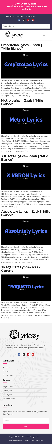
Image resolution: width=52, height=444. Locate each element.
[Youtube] (33, 20)
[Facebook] (19, 20)
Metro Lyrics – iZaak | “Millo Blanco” (22, 102)
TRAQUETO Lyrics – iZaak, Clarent (21, 269)
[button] (44, 35)
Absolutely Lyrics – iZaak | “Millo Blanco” (25, 213)
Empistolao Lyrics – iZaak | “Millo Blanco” (21, 47)
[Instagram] (24, 20)
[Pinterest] (28, 20)
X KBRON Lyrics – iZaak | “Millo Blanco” (24, 158)
